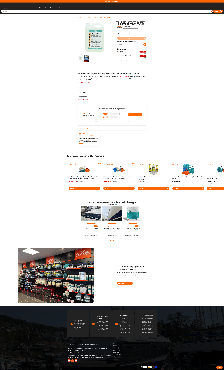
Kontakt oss (116, 345)
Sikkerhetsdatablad (83, 99)
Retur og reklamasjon (118, 350)
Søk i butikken (116, 349)
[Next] (121, 64)
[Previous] (117, 64)
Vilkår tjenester (117, 356)
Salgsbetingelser (117, 347)
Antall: (120, 33)
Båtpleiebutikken (74, 366)
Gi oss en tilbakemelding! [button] (135, 114)
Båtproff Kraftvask (124, 76)
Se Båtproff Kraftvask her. (84, 82)
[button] (119, 26)
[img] (82, 133)
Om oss (115, 343)
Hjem (79, 17)
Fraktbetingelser (117, 354)
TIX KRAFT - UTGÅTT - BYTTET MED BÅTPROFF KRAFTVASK (97, 17)
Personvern (116, 352)
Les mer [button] (81, 143)
